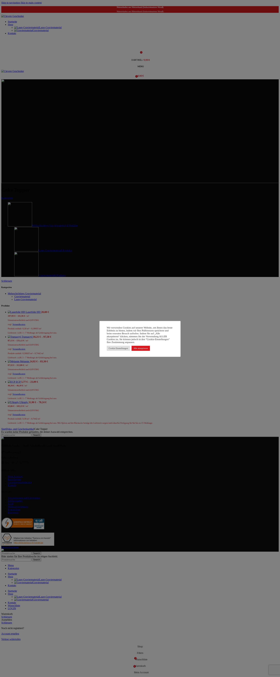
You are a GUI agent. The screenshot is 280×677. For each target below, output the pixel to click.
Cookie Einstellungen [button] (118, 348)
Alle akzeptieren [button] (141, 348)
